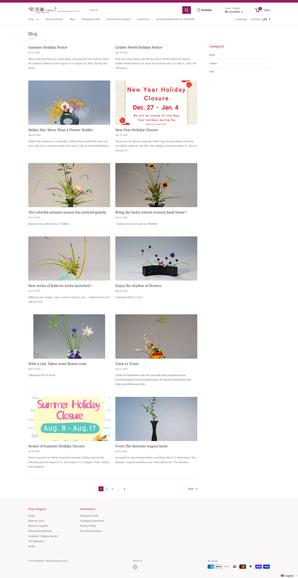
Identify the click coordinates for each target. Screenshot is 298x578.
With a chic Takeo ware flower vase (57, 363)
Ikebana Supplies (38, 525)
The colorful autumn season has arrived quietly (67, 212)
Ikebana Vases (36, 520)
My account (232, 11)
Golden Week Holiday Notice (138, 47)
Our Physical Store (90, 531)
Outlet (31, 546)
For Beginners (36, 541)
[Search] (186, 10)
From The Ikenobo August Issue (141, 446)
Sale (211, 71)
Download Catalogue (119, 19)
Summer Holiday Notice (47, 47)
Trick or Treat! (127, 363)
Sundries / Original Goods (43, 536)
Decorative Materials (40, 531)
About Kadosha (54, 19)
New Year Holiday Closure (136, 130)
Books (31, 515)
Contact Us (143, 19)
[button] (289, 575)
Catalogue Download (92, 520)
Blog (72, 19)
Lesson (213, 63)
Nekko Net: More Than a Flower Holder (60, 130)
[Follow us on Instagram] (135, 567)
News (212, 54)
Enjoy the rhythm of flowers (138, 285)
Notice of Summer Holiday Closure (56, 446)
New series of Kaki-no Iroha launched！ (60, 285)
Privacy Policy (88, 525)
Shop (31, 19)
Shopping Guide (91, 19)
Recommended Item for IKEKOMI (175, 19)
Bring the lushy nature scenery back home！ (151, 212)
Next (190, 488)
